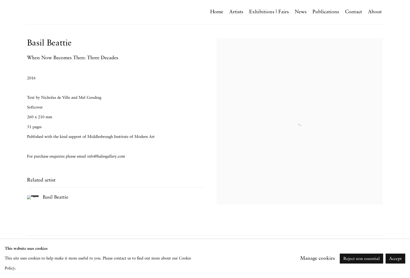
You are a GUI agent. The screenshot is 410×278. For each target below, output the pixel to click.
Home (216, 11)
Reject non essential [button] (361, 259)
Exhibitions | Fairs (269, 11)
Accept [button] (395, 259)
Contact (353, 11)
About (375, 11)
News (301, 11)
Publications (325, 11)
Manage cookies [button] (317, 258)
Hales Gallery (48, 12)
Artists (236, 11)
